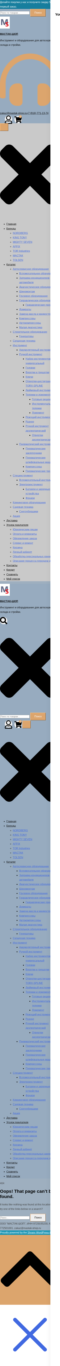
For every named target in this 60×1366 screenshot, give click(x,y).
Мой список (13, 579)
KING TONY (20, 237)
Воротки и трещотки (37, 372)
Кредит (10, 569)
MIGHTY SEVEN (22, 242)
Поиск (38, 12)
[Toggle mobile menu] (4, 127)
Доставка (11, 520)
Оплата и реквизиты (25, 534)
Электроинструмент (31, 484)
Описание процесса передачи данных (35, 561)
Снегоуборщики (28, 511)
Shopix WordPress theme (42, 1232)
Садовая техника (23, 507)
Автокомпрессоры (30, 323)
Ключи (29, 376)
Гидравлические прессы (40, 305)
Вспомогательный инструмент (37, 480)
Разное (30, 421)
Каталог (11, 264)
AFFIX (16, 246)
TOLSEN (18, 260)
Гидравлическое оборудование (37, 300)
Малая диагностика (30, 327)
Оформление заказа (25, 538)
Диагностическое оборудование (38, 287)
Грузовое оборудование (33, 296)
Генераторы (26, 336)
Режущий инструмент (38, 417)
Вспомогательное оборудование (38, 273)
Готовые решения (42, 399)
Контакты (11, 565)
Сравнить (12, 574)
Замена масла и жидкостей (35, 314)
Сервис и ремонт (23, 543)
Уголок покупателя (17, 525)
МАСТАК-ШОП (9, 34)
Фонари (30, 498)
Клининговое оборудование (29, 502)
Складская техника (24, 340)
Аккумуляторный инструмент (36, 350)
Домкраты (25, 309)
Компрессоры (27, 318)
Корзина (18, 547)
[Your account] (8, 119)
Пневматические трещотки (41, 471)
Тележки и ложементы (39, 394)
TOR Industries (21, 251)
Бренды (11, 228)
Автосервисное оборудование (31, 269)
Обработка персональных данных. (33, 556)
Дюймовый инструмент (39, 390)
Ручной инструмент (30, 354)
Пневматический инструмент (36, 444)
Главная (11, 224)
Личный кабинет (22, 552)
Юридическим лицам (25, 529)
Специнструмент (23, 475)
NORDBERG (20, 233)
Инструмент (20, 345)
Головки (30, 367)
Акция (16, 516)
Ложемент (38, 412)
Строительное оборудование (30, 331)
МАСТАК (18, 255)
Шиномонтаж (27, 291)
